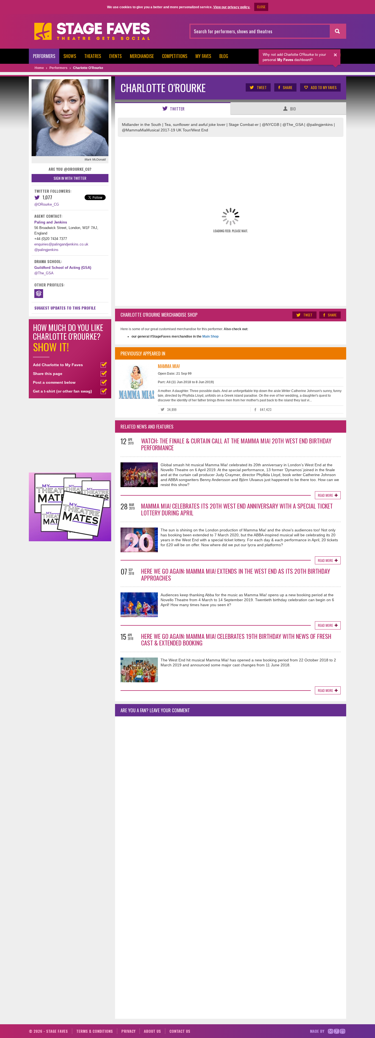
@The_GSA (44, 273)
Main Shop (210, 336)
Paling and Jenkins (50, 222)
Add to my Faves (324, 87)
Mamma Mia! (169, 366)
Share (287, 87)
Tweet (262, 87)
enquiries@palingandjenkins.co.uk (61, 244)
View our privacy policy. (231, 7)
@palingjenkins (46, 250)
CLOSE (261, 6)
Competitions (174, 56)
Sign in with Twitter (70, 178)
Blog (223, 56)
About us (152, 1031)
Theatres (92, 56)
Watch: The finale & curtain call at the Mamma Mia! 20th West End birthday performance (236, 444)
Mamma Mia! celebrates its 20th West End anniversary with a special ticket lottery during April (237, 509)
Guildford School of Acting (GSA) (62, 268)
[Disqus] (230, 793)
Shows (69, 56)
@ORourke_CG (46, 204)
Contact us (179, 1031)
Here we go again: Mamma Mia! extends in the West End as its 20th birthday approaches (235, 574)
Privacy (128, 1031)
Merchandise (142, 56)
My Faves (203, 56)
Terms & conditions (94, 1031)
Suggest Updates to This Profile (65, 308)
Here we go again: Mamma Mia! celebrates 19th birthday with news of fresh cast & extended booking (236, 639)
